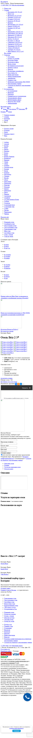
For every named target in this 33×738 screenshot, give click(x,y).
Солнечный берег (9, 205)
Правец (6, 189)
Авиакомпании (12, 103)
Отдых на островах (10, 614)
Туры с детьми (8, 234)
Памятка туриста (13, 67)
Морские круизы (9, 618)
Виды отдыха (12, 64)
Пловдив (7, 185)
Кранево (6, 172)
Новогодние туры (9, 604)
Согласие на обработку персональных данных (16, 459)
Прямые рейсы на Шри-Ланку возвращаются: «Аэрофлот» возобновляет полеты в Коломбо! (14, 297)
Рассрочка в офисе (13, 62)
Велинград (7, 158)
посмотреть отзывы (6, 378)
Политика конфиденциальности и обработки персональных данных (17, 639)
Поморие (7, 187)
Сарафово (7, 198)
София (6, 208)
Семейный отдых (9, 224)
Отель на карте (8, 469)
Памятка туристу (9, 134)
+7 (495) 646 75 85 (6, 5)
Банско (6, 149)
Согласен (16, 731)
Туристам (7, 55)
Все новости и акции (7, 331)
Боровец (6, 151)
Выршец (6, 160)
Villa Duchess (4, 574)
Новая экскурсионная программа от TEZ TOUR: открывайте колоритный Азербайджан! (15, 313)
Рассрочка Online (13, 60)
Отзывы (6, 465)
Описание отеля (9, 463)
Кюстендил (7, 174)
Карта (6, 132)
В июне (6, 244)
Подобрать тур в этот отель (9, 382)
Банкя (6, 147)
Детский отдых (8, 619)
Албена (6, 142)
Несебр (6, 178)
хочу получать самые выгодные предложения (16, 455)
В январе (7, 266)
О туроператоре (9, 89)
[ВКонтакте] (16, 384)
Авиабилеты (11, 78)
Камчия (6, 169)
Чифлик (6, 214)
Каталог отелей (8, 128)
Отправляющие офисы (14, 98)
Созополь (7, 203)
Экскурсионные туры (10, 227)
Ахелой (6, 144)
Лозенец (6, 176)
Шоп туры (7, 231)
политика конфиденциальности (18, 661)
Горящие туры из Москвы (8, 590)
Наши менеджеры (13, 74)
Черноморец (8, 212)
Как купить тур (12, 73)
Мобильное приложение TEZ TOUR (19, 82)
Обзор (6, 180)
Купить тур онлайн (13, 58)
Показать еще (5, 217)
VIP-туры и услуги (10, 607)
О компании (8, 628)
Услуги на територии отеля (12, 467)
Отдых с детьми (9, 616)
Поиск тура (7, 8)
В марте (6, 275)
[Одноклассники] (18, 384)
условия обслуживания (8, 663)
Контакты (11, 94)
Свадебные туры (9, 233)
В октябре (7, 256)
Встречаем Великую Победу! (9, 329)
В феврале (7, 268)
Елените (6, 165)
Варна (6, 155)
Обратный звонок (17, 645)
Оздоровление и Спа (10, 609)
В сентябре (7, 254)
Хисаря (6, 210)
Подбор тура (8, 624)
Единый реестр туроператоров (17, 96)
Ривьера (6, 194)
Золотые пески (8, 167)
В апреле (7, 276)
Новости (10, 69)
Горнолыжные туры (10, 229)
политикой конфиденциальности (16, 728)
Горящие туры (12, 80)
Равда (6, 192)
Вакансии (11, 92)
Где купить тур (5, 649)
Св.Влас (6, 201)
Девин (6, 162)
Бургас (6, 153)
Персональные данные (14, 83)
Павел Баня (7, 181)
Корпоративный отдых (11, 605)
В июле (6, 246)
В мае (6, 278)
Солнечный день (9, 206)
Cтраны (6, 10)
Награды (7, 633)
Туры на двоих (8, 236)
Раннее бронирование (14, 76)
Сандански (7, 196)
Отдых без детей (9, 621)
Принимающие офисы (14, 100)
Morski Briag (4, 563)
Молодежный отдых (10, 225)
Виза (5, 136)
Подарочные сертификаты (16, 71)
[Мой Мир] (21, 384)
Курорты (7, 130)
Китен (6, 171)
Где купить (11, 57)
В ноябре (7, 258)
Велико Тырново (9, 156)
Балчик (6, 146)
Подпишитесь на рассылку (16, 66)
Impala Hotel (4, 569)
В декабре (7, 265)
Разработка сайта (6, 651)
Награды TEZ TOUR (14, 101)
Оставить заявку (6, 588)
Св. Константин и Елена (11, 199)
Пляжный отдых (9, 222)
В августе (7, 248)
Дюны (6, 164)
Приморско (7, 190)
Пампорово (7, 183)
